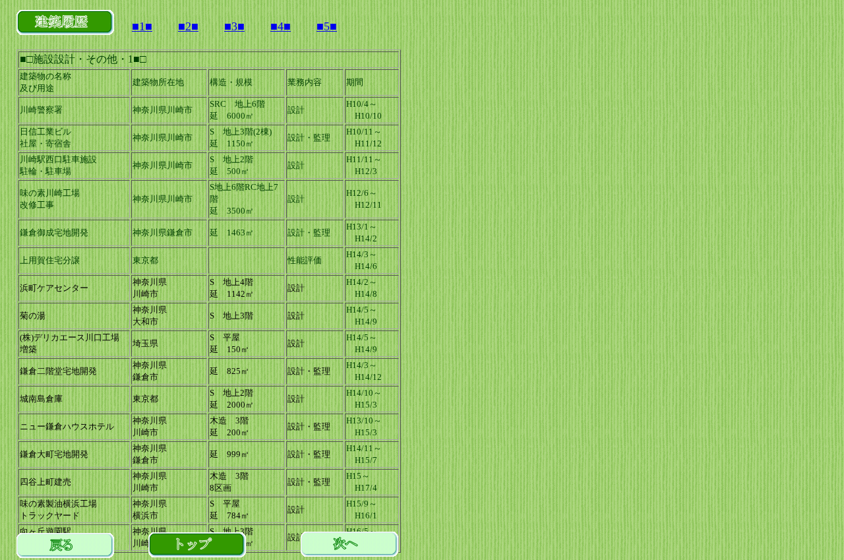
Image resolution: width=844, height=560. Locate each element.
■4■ (280, 26)
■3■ (234, 26)
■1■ (142, 26)
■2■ (188, 26)
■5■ (326, 26)
